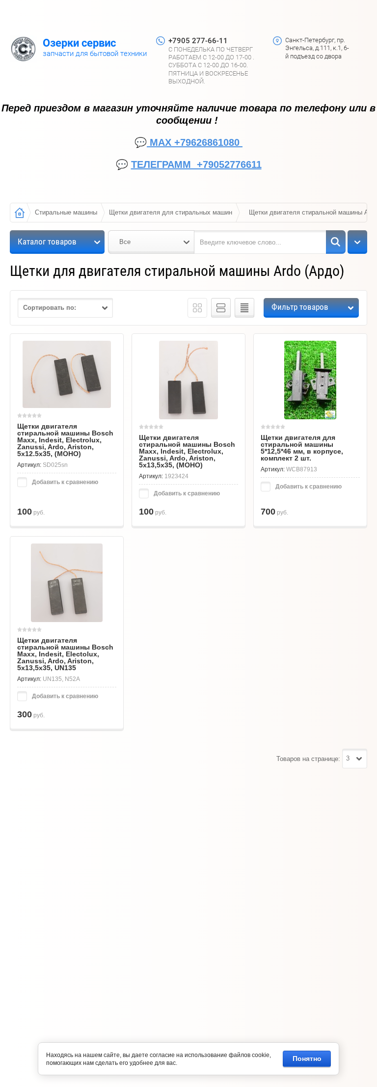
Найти (336, 242)
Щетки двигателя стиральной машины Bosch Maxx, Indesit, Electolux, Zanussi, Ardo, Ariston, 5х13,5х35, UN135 (65, 654)
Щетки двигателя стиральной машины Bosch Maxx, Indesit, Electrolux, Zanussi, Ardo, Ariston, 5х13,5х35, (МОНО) (187, 451)
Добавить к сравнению (64, 482)
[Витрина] (197, 308)
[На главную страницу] (23, 50)
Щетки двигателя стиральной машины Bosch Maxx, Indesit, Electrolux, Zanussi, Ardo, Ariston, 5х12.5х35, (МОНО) (65, 440)
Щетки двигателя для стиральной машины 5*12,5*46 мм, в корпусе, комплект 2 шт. (302, 448)
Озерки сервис (79, 43)
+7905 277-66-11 (198, 40)
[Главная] (19, 212)
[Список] (221, 308)
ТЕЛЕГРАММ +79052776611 (196, 164)
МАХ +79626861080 (194, 142)
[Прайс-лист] (244, 308)
